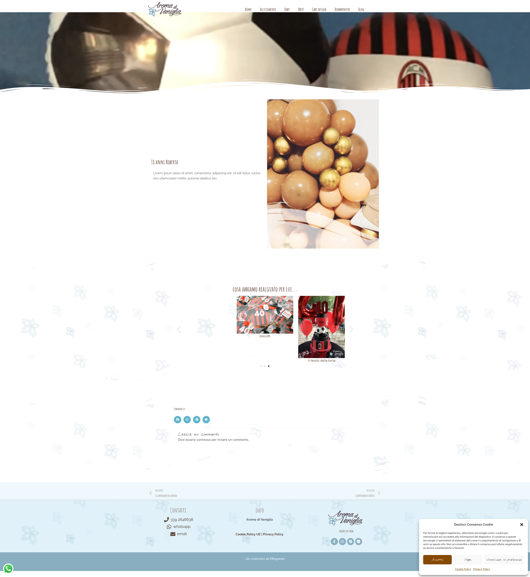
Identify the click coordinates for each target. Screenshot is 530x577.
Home (248, 9)
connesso (203, 440)
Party (301, 9)
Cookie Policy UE (248, 534)
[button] (522, 524)
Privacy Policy (481, 569)
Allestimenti (268, 9)
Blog (361, 9)
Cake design (319, 9)
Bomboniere (342, 9)
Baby (287, 9)
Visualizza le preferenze (504, 560)
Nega (468, 560)
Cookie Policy (463, 569)
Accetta (437, 560)
